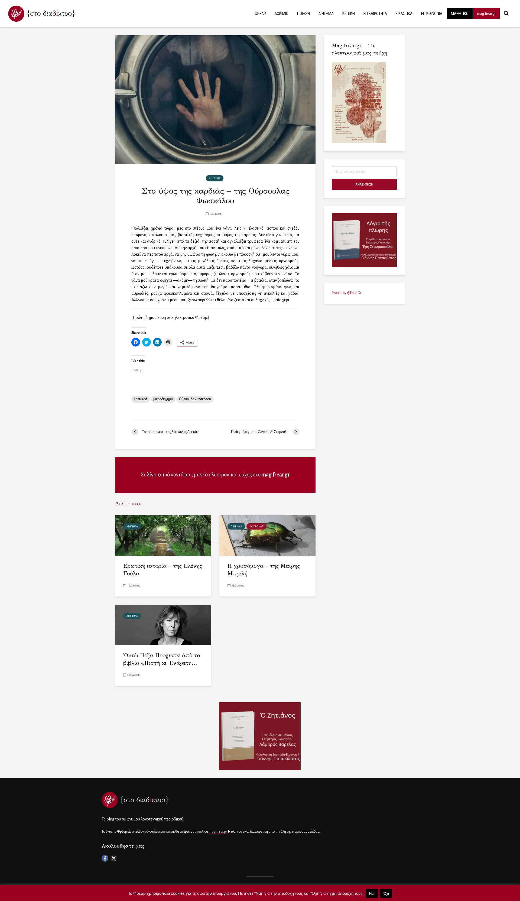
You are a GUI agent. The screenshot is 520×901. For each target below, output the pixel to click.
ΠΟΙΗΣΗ (303, 13)
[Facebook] (105, 858)
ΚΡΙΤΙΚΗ (348, 13)
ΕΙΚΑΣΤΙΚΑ (404, 13)
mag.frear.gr (486, 13)
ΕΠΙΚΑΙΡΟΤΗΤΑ (375, 13)
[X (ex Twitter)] (113, 858)
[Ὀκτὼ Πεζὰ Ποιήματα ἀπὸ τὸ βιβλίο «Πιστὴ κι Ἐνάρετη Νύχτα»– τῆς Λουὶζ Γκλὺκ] (163, 624)
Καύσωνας (256, 526)
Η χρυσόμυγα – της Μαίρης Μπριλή (263, 569)
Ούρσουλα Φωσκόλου (195, 399)
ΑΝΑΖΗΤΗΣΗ (364, 184)
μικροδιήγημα (163, 399)
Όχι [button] (386, 894)
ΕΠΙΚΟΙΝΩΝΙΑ (431, 13)
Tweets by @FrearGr (346, 293)
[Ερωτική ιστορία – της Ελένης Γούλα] (163, 535)
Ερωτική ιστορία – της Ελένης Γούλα (162, 569)
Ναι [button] (372, 894)
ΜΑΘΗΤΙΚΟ (460, 13)
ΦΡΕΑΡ (260, 13)
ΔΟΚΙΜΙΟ (281, 13)
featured (140, 399)
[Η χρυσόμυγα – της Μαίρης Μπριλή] (267, 535)
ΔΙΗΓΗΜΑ (326, 13)
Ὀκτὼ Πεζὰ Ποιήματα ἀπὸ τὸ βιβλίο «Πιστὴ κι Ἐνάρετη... (161, 659)
